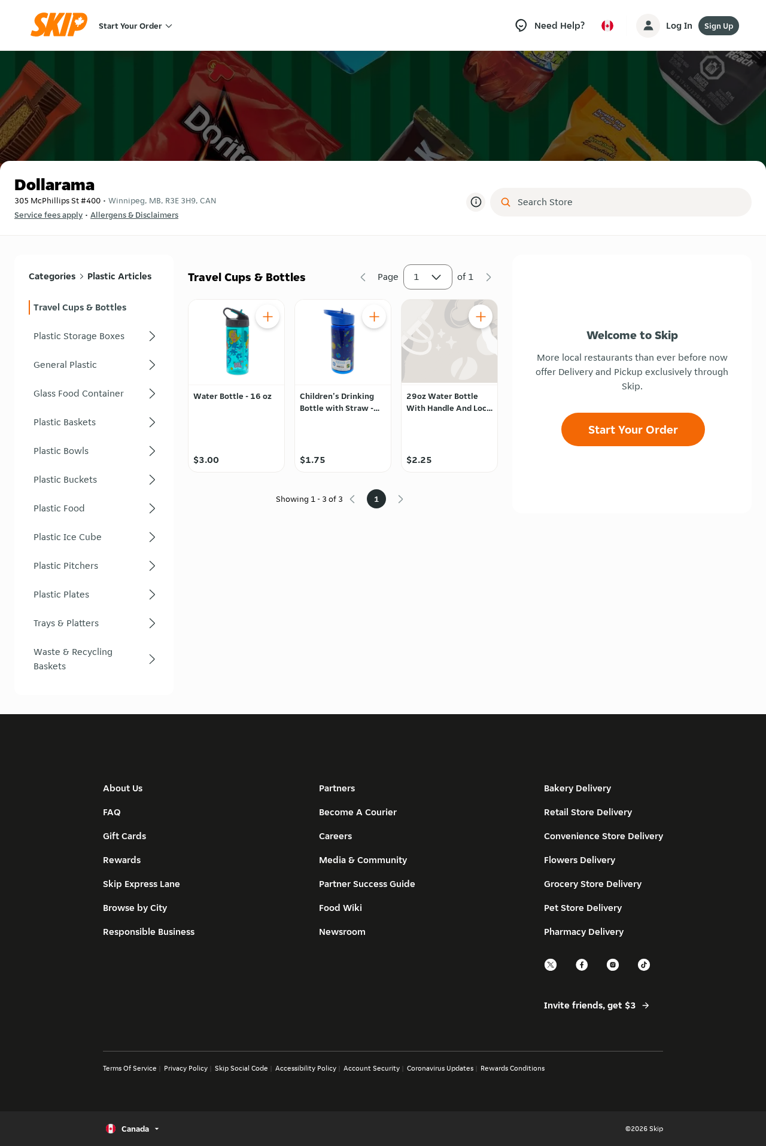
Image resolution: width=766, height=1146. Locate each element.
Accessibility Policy (305, 1067)
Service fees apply (48, 214)
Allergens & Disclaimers (134, 214)
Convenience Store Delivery (603, 836)
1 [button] (417, 276)
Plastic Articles (119, 276)
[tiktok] (644, 969)
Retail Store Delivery (588, 812)
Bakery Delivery (577, 788)
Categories (52, 276)
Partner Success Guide (367, 883)
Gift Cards (124, 836)
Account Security (372, 1067)
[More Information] (475, 202)
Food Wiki (340, 907)
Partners (337, 788)
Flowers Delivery (579, 860)
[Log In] (648, 26)
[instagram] (613, 969)
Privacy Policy (186, 1067)
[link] (94, 307)
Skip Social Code (241, 1067)
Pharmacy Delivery (584, 931)
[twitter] (551, 969)
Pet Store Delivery (583, 907)
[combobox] (629, 202)
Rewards (122, 860)
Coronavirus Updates (440, 1067)
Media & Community (363, 860)
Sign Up (718, 25)
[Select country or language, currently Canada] (607, 26)
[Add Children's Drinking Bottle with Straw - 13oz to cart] (374, 316)
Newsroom (342, 931)
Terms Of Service (130, 1067)
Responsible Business (148, 931)
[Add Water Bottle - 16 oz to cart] (267, 316)
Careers (335, 836)
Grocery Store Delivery (593, 883)
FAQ (112, 812)
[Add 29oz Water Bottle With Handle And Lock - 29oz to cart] (481, 316)
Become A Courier (358, 812)
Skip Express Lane (141, 883)
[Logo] (63, 25)
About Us (122, 788)
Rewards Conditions (513, 1067)
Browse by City (135, 907)
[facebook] (582, 969)
